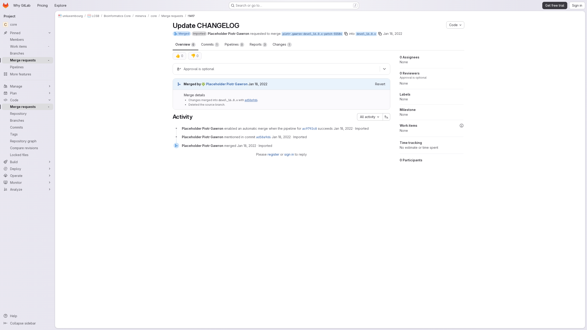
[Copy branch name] (346, 33)
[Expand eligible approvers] (384, 69)
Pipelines (234, 44)
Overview (184, 44)
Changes (281, 44)
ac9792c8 (309, 128)
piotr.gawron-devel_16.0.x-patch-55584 (312, 34)
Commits (209, 44)
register (273, 154)
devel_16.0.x (366, 34)
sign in (289, 154)
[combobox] (370, 117)
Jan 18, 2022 (392, 34)
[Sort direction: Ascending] (386, 117)
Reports (258, 44)
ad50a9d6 (251, 100)
